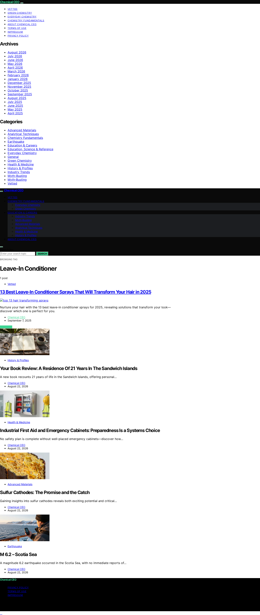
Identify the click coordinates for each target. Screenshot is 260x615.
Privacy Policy (18, 35)
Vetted (13, 9)
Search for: (7, 249)
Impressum (15, 31)
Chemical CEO (9, 2)
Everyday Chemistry (22, 16)
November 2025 (19, 86)
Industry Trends (19, 172)
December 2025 (19, 83)
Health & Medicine (21, 164)
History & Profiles (20, 168)
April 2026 (15, 67)
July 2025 (15, 102)
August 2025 (17, 98)
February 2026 (18, 75)
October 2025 (18, 90)
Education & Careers (22, 145)
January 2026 (18, 79)
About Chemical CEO (22, 24)
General (13, 157)
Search (42, 253)
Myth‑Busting (17, 179)
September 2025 (20, 94)
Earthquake (16, 141)
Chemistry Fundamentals (26, 20)
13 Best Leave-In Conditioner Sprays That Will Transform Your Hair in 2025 (75, 292)
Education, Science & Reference (30, 149)
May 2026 (15, 64)
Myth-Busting (17, 176)
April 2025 (15, 113)
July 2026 (15, 56)
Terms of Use (17, 28)
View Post (6, 326)
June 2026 (15, 60)
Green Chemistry (20, 12)
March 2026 (16, 71)
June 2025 (15, 105)
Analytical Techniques (23, 134)
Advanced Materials (22, 130)
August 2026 (17, 52)
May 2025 (15, 109)
